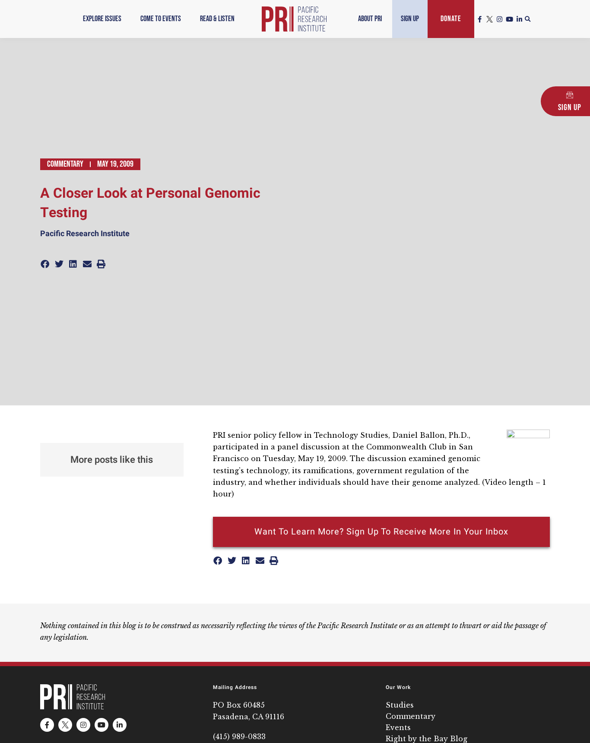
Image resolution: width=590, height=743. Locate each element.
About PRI (370, 18)
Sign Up (410, 18)
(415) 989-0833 (239, 736)
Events (398, 727)
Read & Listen (217, 18)
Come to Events (160, 18)
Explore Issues (102, 18)
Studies (400, 705)
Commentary (65, 164)
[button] (528, 19)
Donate (451, 18)
